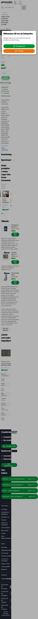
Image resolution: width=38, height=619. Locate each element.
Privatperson (20, 46)
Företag (20, 51)
